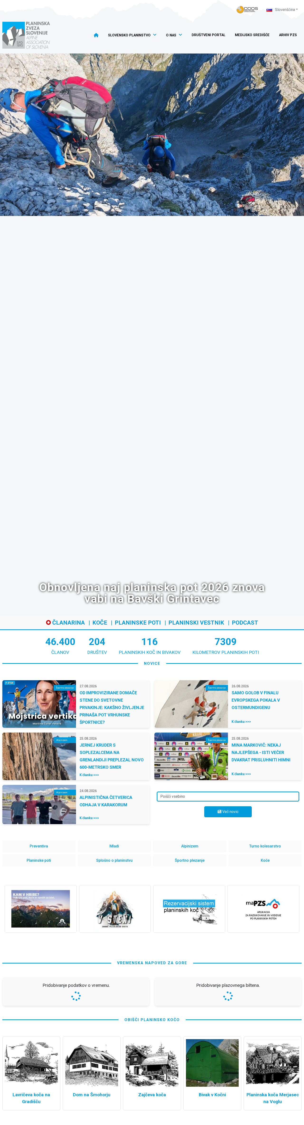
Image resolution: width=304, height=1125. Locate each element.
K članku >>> (241, 722)
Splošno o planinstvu (114, 860)
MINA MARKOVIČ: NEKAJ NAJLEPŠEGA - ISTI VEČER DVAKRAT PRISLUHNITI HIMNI (261, 752)
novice (152, 663)
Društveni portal (208, 35)
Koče (99, 622)
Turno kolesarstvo (265, 846)
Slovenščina (284, 9)
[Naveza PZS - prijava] (247, 10)
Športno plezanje (189, 860)
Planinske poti (138, 622)
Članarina (68, 622)
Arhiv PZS (288, 35)
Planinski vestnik (196, 622)
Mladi (114, 846)
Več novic (229, 811)
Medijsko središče (252, 35)
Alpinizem (189, 846)
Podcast (245, 622)
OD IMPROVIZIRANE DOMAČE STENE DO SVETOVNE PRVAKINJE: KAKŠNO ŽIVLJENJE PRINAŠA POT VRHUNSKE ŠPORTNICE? (112, 707)
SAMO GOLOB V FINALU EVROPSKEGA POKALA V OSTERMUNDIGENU (256, 700)
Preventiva (39, 846)
